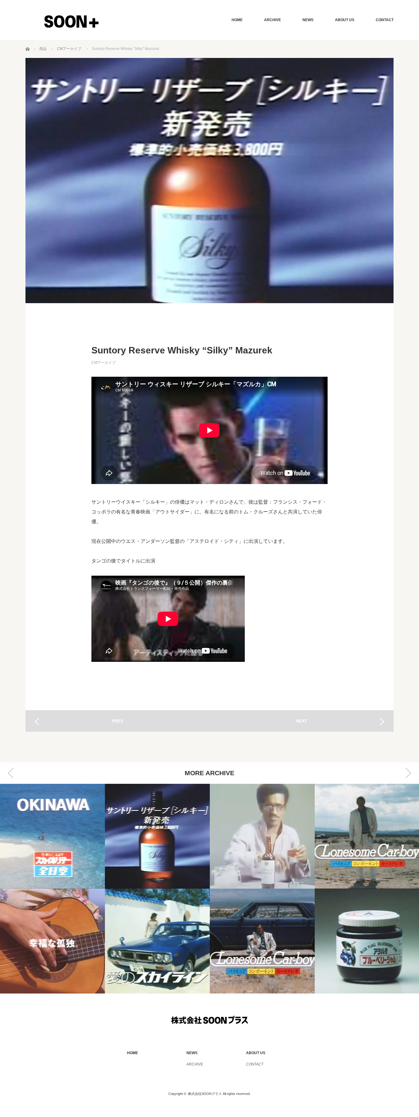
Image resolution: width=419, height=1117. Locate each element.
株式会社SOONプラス (205, 1094)
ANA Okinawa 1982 (52, 836)
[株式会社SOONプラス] (71, 21)
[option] (52, 888)
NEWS (307, 20)
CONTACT (385, 20)
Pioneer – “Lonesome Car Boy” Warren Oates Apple (262, 941)
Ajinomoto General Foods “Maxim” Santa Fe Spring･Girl (52, 941)
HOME (237, 20)
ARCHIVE (272, 20)
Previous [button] (10, 773)
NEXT (301, 721)
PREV (117, 721)
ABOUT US (344, 20)
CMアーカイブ (103, 362)
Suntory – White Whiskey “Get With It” (262, 836)
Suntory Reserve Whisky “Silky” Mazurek (157, 836)
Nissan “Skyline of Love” (157, 941)
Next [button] (408, 773)
